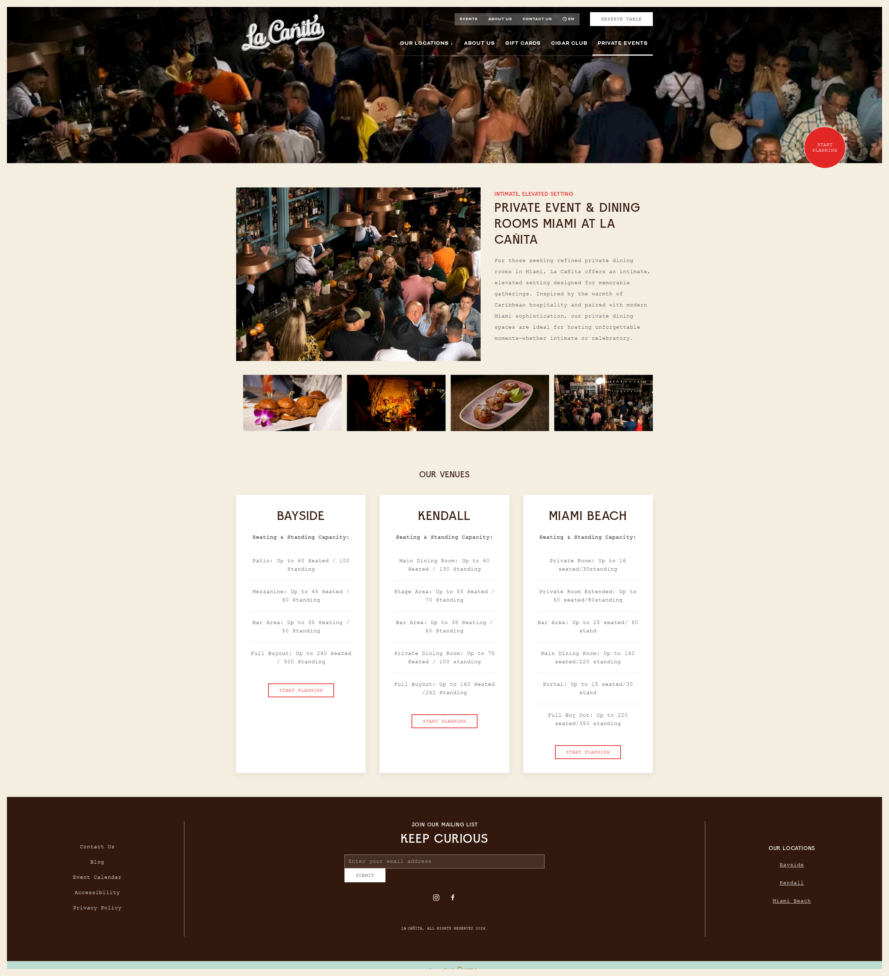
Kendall (792, 886)
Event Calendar (97, 880)
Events (469, 19)
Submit (365, 880)
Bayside (792, 868)
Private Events (623, 43)
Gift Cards (523, 43)
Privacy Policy (97, 910)
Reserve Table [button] (621, 19)
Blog (97, 864)
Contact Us (537, 19)
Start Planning (301, 690)
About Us (500, 19)
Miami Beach (792, 904)
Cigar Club (569, 43)
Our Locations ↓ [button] (427, 43)
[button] (292, 402)
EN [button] (571, 19)
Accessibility (97, 895)
